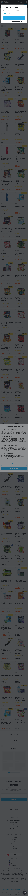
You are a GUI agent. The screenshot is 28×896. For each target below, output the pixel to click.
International (10, 13)
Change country (14, 17)
